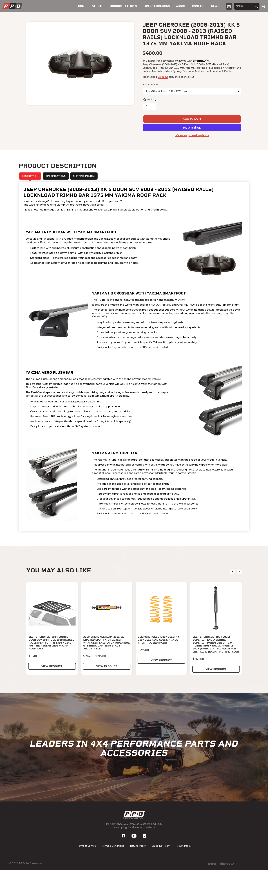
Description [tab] (30, 175)
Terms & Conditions (113, 845)
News (215, 6)
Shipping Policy (161, 845)
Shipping (163, 76)
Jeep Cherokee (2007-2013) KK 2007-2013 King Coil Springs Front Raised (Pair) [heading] (158, 639)
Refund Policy (138, 845)
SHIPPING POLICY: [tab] (83, 175)
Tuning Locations (156, 6)
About (181, 6)
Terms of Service (86, 845)
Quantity (149, 99)
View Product (52, 666)
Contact (198, 6)
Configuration (151, 84)
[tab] (56, 176)
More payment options (192, 135)
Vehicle (97, 6)
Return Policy (183, 845)
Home (82, 6)
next (239, 571)
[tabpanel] (134, 356)
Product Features (123, 6)
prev (232, 571)
